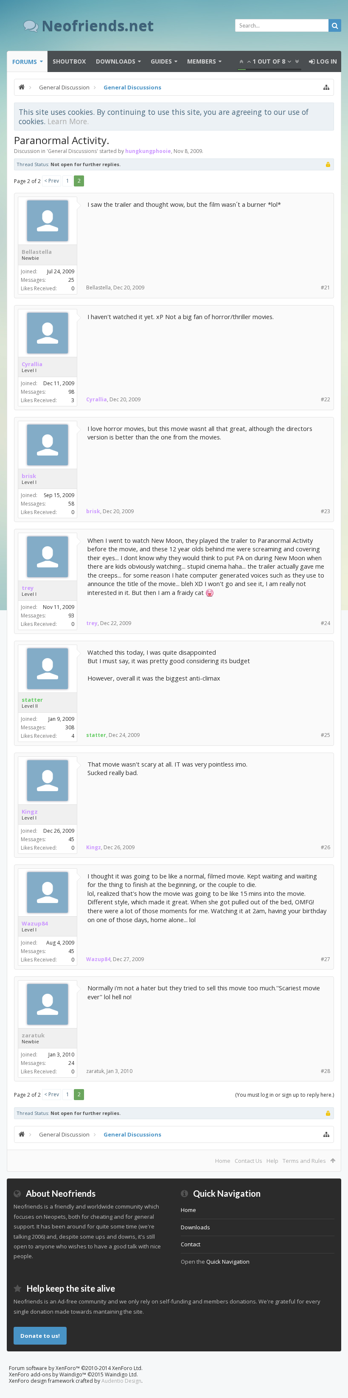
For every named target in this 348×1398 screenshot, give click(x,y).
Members (201, 61)
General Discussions (72, 151)
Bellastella (37, 251)
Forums (24, 62)
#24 (325, 623)
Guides (161, 61)
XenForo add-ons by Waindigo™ (47, 1374)
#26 (325, 847)
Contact (190, 1244)
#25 (325, 735)
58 (71, 503)
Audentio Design (121, 1380)
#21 (325, 287)
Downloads (115, 61)
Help (272, 1161)
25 (71, 279)
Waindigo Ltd (121, 1374)
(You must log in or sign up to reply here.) (284, 1094)
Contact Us (248, 1161)
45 (71, 839)
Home (222, 1161)
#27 (325, 959)
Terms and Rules (304, 1161)
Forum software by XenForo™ (76, 1368)
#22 (325, 399)
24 (71, 1063)
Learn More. (68, 121)
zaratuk (33, 1035)
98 (71, 391)
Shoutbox (69, 61)
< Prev (51, 180)
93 (71, 615)
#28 (325, 1071)
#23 (325, 511)
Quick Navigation (228, 1261)
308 (69, 727)
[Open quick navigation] (326, 87)
